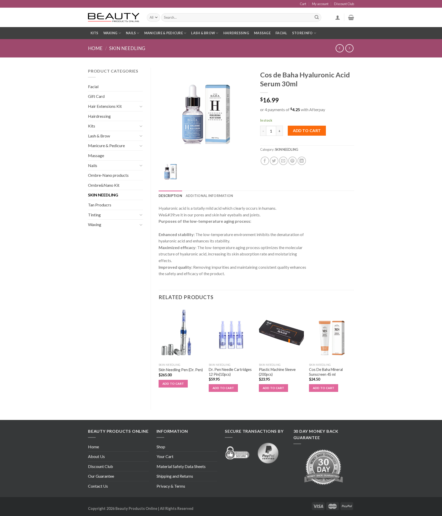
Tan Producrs (99, 204)
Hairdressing (236, 33)
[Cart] (351, 17)
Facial (281, 33)
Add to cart (307, 130)
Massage (262, 33)
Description (170, 196)
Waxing (110, 33)
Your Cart (165, 456)
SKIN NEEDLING (127, 48)
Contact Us (98, 486)
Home (95, 48)
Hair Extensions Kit (105, 106)
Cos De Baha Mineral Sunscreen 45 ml (326, 372)
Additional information (209, 196)
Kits (94, 33)
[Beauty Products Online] (113, 17)
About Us (96, 456)
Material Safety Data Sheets (181, 466)
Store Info (302, 33)
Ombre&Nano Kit (103, 185)
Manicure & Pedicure (163, 33)
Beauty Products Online (136, 508)
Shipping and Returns (175, 476)
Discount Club (344, 4)
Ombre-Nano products (108, 175)
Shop (161, 446)
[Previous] (159, 354)
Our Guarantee (101, 476)
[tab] (170, 196)
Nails (131, 33)
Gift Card (96, 96)
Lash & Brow (203, 33)
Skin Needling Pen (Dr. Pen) (181, 370)
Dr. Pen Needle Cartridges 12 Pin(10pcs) (230, 372)
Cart (303, 4)
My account (320, 4)
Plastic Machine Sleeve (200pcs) (277, 372)
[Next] (354, 354)
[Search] (316, 17)
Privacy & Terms (171, 486)
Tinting (94, 214)
